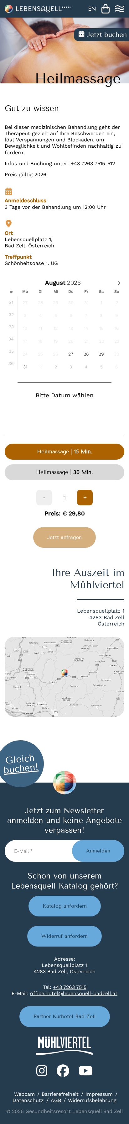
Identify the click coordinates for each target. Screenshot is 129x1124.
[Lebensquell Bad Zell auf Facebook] (63, 1070)
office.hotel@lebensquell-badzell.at (73, 993)
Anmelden (98, 851)
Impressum (99, 1094)
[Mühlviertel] (64, 1046)
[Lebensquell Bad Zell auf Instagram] (41, 1070)
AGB (56, 1100)
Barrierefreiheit (60, 1094)
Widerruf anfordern (64, 936)
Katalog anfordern (65, 906)
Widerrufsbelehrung (92, 1100)
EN (92, 8)
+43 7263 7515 (69, 987)
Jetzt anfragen (64, 537)
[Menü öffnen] (119, 8)
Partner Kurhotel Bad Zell (65, 1016)
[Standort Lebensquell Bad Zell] (64, 677)
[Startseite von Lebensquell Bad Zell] (37, 9)
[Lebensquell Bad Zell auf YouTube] (86, 1070)
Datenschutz (28, 1100)
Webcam (24, 1094)
